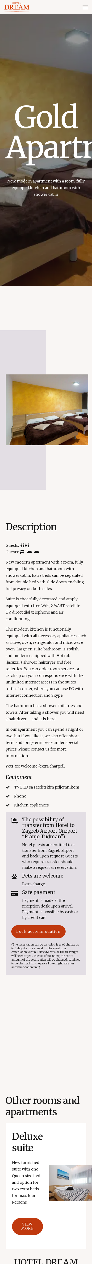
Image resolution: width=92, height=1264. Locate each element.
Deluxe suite (27, 1142)
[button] (85, 7)
